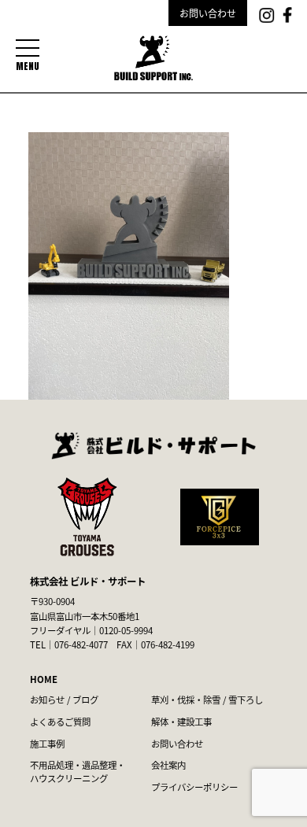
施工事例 (47, 743)
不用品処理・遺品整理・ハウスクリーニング (77, 772)
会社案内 (168, 765)
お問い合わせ (207, 13)
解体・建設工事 (181, 721)
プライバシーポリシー (194, 787)
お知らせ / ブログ (64, 699)
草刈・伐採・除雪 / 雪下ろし (207, 699)
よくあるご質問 (60, 721)
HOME (43, 679)
